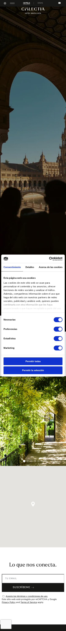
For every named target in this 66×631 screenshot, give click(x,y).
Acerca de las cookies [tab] (50, 267)
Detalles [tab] (29, 267)
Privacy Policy (9, 602)
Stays (40, 3)
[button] (24, 461)
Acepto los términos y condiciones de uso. (27, 596)
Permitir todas (33, 361)
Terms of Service (29, 602)
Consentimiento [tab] (12, 267)
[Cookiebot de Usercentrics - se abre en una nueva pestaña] (49, 259)
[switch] (58, 329)
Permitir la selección (33, 370)
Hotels (26, 3)
